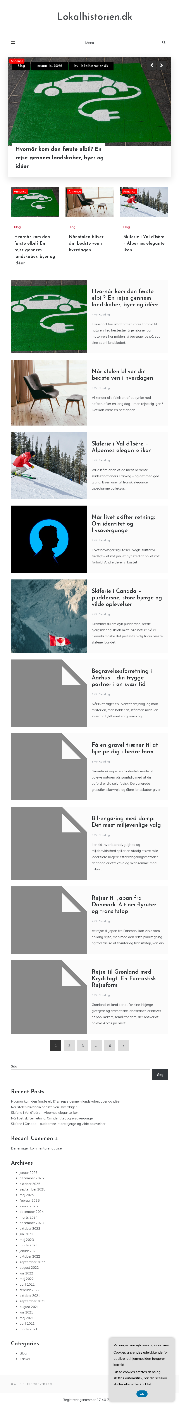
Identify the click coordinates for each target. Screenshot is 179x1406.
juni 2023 (26, 1234)
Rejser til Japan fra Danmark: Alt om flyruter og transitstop (124, 904)
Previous (151, 65)
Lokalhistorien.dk (95, 17)
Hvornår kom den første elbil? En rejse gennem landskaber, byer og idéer (34, 250)
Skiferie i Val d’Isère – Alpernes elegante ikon (144, 243)
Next (161, 65)
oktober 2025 (30, 1184)
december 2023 (32, 1223)
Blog (21, 69)
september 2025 (32, 1189)
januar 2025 (29, 1206)
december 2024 (32, 1212)
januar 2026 (29, 1173)
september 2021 (32, 1301)
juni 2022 (26, 1273)
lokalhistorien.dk (100, 69)
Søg (14, 1066)
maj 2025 (27, 1195)
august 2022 (29, 1267)
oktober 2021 (30, 1296)
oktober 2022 (30, 1256)
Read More (153, 167)
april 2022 (27, 1284)
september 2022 (32, 1262)
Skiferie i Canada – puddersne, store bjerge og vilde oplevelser (127, 598)
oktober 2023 (30, 1228)
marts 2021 (29, 1329)
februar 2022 (30, 1290)
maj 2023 (27, 1240)
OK (142, 1393)
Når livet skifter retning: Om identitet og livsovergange (123, 524)
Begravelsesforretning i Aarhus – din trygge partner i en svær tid (122, 678)
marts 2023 (29, 1245)
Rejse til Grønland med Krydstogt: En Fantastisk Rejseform (124, 978)
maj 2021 (27, 1318)
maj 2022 (27, 1279)
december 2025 (32, 1178)
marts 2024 (29, 1217)
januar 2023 (29, 1251)
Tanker (25, 1359)
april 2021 (27, 1323)
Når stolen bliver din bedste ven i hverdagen (59, 168)
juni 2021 (26, 1312)
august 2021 (29, 1307)
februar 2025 (30, 1200)
